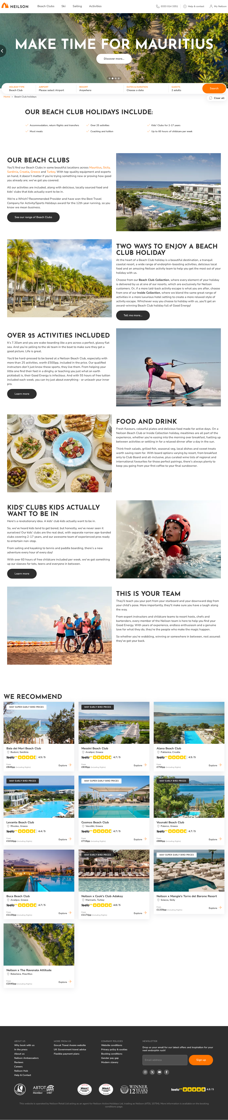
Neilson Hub (21, 1071)
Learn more (22, 394)
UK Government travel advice (70, 1049)
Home (7, 96)
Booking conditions (111, 1053)
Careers (18, 1066)
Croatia (24, 172)
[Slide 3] (115, 78)
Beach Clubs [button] (45, 6)
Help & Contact (22, 1075)
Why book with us (24, 1045)
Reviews (18, 1062)
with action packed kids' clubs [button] (114, 66)
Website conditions (111, 1045)
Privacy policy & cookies (114, 1049)
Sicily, (106, 168)
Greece (35, 172)
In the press (20, 1049)
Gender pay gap (110, 1058)
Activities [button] (95, 6)
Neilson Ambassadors (26, 1058)
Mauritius (95, 168)
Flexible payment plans (66, 1053)
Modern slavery (109, 1062)
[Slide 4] (119, 78)
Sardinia (12, 172)
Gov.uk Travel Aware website (70, 1045)
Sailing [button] (77, 6)
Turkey (51, 172)
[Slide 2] (112, 78)
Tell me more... (133, 315)
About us (19, 1053)
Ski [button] (63, 6)
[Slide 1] (109, 78)
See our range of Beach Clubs (33, 217)
